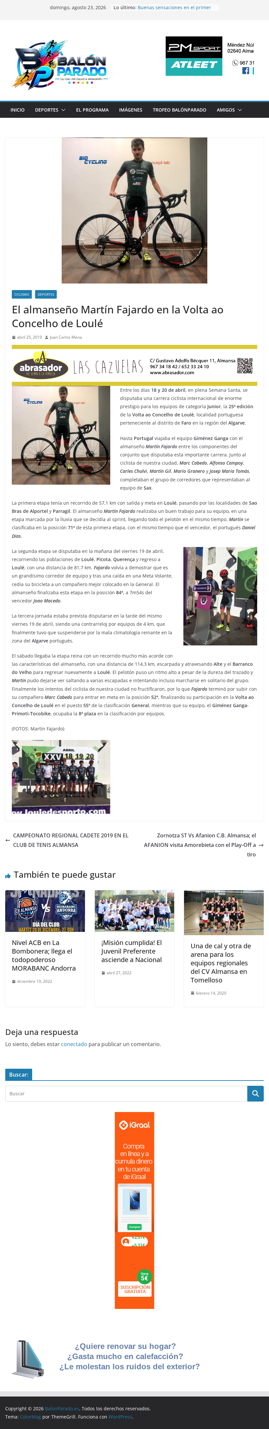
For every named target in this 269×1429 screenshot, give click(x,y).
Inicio (17, 110)
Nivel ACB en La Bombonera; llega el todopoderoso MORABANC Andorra (44, 955)
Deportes (46, 110)
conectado (74, 1044)
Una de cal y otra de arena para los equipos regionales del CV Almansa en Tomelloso (221, 962)
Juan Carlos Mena (66, 337)
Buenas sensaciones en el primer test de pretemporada (174, 10)
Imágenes (130, 110)
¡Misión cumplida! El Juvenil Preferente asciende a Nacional (131, 951)
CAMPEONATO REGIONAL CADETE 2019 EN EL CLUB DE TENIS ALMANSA (71, 840)
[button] (62, 110)
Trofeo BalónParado (179, 110)
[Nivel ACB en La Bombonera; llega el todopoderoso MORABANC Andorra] (45, 894)
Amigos (226, 110)
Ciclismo (21, 294)
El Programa (92, 110)
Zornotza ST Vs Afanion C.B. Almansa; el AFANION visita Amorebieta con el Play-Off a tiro (200, 845)
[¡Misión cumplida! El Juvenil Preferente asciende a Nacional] (135, 894)
